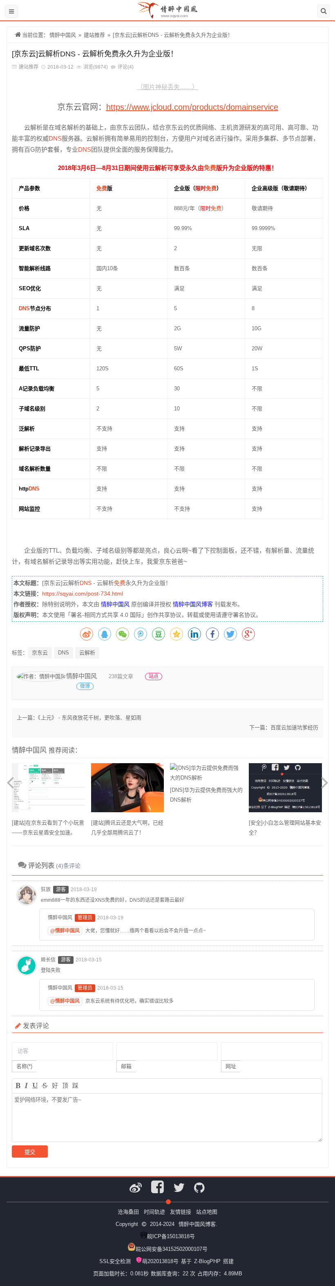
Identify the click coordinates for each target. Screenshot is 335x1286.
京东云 (40, 653)
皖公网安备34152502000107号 (172, 1249)
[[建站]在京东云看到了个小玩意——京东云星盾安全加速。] (48, 790)
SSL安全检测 (115, 1261)
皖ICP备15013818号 (171, 1236)
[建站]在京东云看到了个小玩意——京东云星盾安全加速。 (48, 828)
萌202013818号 (160, 1261)
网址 (231, 1066)
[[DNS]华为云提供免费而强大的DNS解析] (206, 774)
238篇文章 (121, 676)
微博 (85, 686)
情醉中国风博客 (193, 604)
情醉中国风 (62, 35)
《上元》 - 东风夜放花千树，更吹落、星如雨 (89, 718)
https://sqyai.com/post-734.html (82, 593)
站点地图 (206, 1212)
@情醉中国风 (65, 931)
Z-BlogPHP (207, 1261)
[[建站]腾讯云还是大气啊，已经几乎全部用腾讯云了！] (127, 790)
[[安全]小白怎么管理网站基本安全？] (285, 790)
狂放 (46, 889)
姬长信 (48, 960)
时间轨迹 (154, 1212)
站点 (154, 676)
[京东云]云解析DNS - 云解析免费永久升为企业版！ (173, 35)
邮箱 (126, 1066)
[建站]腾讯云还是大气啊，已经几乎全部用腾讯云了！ (127, 828)
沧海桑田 (128, 1212)
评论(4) (126, 67)
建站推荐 (94, 35)
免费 (210, 167)
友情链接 (180, 1212)
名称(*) (24, 1066)
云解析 (87, 653)
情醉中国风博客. (198, 1224)
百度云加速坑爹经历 (294, 727)
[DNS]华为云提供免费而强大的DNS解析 (206, 795)
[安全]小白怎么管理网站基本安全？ (285, 828)
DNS (55, 138)
